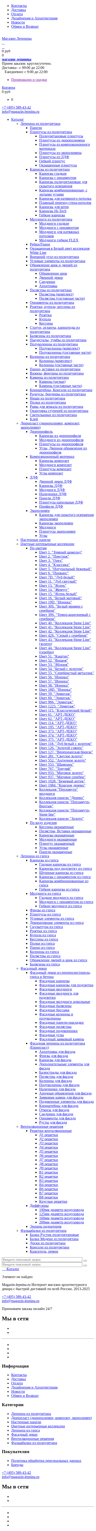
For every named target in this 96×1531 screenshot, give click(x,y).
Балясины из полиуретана (50, 336)
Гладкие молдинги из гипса (61, 898)
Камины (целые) (52, 382)
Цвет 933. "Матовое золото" (61, 773)
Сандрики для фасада (56, 1114)
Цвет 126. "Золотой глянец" (61, 748)
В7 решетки (48, 1193)
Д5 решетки (48, 1151)
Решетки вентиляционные (51, 1131)
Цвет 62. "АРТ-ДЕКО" (57, 719)
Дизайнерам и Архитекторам (34, 18)
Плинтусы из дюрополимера (62, 140)
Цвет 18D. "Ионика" (55, 690)
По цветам (38, 548)
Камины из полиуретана (49, 377)
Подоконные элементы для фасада (66, 1102)
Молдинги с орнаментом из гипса (66, 902)
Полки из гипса (42, 943)
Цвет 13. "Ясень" (52, 585)
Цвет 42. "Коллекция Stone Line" (65, 631)
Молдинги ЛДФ (52, 490)
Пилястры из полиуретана (51, 290)
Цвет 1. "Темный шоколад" (60, 552)
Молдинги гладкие (54, 223)
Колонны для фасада (55, 1081)
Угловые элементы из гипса (52, 918)
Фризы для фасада (53, 1056)
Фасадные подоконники (58, 1031)
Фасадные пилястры (55, 1027)
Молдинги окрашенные (58, 839)
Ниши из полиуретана (47, 398)
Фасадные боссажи (54, 1010)
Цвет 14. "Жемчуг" (54, 590)
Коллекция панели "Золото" (61, 819)
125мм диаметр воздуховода (61, 1214)
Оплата (17, 14)
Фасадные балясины (55, 1006)
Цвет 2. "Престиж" (54, 556)
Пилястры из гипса (45, 956)
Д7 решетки (48, 1160)
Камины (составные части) (60, 386)
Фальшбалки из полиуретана (43, 1231)
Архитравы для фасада (57, 1052)
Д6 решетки (48, 1156)
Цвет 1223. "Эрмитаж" (57, 706)
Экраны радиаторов (46, 1226)
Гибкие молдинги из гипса (60, 906)
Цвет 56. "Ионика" (54, 677)
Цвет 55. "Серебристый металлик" (66, 673)
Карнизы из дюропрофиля (60, 436)
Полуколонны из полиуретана (54, 344)
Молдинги (47, 527)
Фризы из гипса (42, 910)
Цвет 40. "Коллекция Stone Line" (65, 623)
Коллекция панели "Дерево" (61, 798)
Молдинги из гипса (45, 893)
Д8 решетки (48, 1164)
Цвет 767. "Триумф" (55, 769)
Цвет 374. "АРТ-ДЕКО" (58, 735)
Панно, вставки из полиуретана (55, 369)
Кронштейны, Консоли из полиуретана (61, 390)
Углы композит (51, 473)
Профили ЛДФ (51, 506)
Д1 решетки (48, 1135)
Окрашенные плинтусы (58, 165)
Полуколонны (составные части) (65, 352)
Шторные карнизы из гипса (61, 873)
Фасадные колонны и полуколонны (56, 1016)
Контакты (19, 6)
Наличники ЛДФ (53, 494)
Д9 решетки (48, 1168)
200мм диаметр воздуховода (61, 1222)
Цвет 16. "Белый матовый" (60, 598)
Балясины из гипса (45, 964)
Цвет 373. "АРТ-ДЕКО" (58, 731)
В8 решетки (48, 1197)
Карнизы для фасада (55, 1060)
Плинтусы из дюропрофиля (61, 444)
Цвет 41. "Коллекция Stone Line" (65, 627)
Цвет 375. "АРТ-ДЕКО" (58, 739)
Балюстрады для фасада (58, 1072)
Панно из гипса (42, 948)
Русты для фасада (53, 1122)
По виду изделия (43, 823)
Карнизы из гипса (44, 860)
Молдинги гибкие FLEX (59, 240)
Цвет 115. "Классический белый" (65, 710)
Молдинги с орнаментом (59, 228)
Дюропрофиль (41, 431)
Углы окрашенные (53, 848)
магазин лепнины (16, 59)
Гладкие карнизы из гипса (60, 864)
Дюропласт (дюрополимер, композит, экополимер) (51, 1418)
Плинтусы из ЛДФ (54, 157)
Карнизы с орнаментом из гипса (65, 877)
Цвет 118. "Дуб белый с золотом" (65, 744)
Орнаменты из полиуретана (52, 302)
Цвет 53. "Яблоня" (54, 665)
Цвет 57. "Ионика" (54, 681)
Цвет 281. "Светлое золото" (61, 756)
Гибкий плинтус (52, 161)
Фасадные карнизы (54, 981)
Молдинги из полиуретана (51, 219)
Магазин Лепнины (17, 38)
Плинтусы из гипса (45, 914)
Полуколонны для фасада (59, 1085)
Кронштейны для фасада (58, 1106)
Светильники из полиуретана (53, 415)
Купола (45, 319)
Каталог (17, 119)
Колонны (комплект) (55, 361)
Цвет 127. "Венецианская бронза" (66, 752)
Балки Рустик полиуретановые (54, 1235)
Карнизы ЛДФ (50, 486)
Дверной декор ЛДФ (55, 481)
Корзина (8, 87)
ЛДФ (34, 477)
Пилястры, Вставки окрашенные (65, 831)
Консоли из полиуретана (49, 1247)
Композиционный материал (52, 456)
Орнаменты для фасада (57, 1118)
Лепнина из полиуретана (40, 124)
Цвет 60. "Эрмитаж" (55, 698)
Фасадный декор (34, 968)
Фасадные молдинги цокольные (64, 1002)
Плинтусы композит (55, 469)
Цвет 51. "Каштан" (54, 656)
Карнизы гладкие (53, 173)
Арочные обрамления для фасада (65, 1093)
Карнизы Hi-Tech (52, 211)
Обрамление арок (53, 273)
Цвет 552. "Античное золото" (62, 760)
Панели (36, 128)
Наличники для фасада (57, 1089)
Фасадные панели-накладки (61, 1022)
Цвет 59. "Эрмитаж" (55, 694)
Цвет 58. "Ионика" (54, 685)
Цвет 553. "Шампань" (56, 764)
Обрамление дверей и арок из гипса (58, 960)
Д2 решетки (48, 1139)
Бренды (17, 1465)
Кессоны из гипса (44, 939)
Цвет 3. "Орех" (51, 561)
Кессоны (46, 323)
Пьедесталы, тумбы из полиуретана (58, 340)
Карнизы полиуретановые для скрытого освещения (63, 184)
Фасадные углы (51, 1035)
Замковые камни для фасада (61, 1097)
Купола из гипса (43, 935)
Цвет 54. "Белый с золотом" (61, 669)
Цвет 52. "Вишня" (53, 660)
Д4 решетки (48, 1147)
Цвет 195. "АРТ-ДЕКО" (58, 727)
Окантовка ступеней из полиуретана (59, 411)
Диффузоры (39, 1206)
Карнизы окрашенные (56, 835)
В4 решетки (48, 1185)
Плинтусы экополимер (57, 531)
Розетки (45, 315)
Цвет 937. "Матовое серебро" (62, 777)
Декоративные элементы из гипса (57, 923)
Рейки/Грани (40, 244)
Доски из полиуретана (47, 1243)
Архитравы (48, 286)
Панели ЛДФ (49, 498)
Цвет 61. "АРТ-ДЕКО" (57, 714)
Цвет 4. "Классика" (54, 565)
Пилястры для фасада (56, 1077)
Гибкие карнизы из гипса (59, 889)
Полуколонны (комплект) (59, 348)
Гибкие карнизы (52, 215)
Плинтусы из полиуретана (51, 132)
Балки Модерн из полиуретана (54, 1239)
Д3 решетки (48, 1143)
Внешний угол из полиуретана (54, 257)
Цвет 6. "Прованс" (54, 573)
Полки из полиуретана (48, 402)
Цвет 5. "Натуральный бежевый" (65, 569)
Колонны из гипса (44, 952)
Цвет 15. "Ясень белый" (58, 594)
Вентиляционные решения (42, 1126)
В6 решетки (48, 1189)
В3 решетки (48, 1181)
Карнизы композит (54, 461)
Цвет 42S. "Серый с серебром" (63, 635)
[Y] (85, 1260)
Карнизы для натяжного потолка (65, 198)
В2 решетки (48, 1176)
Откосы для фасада (54, 1110)
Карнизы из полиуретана (50, 169)
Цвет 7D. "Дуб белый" (57, 577)
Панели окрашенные (55, 852)
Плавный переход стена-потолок (65, 203)
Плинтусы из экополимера (60, 153)
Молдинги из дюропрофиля (61, 440)
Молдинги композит (55, 465)
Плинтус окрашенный (57, 843)
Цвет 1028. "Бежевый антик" (62, 781)
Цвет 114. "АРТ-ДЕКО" (58, 723)
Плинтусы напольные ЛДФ (61, 502)
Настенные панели (36, 540)
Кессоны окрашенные (56, 827)
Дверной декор (51, 278)
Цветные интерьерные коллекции (47, 544)
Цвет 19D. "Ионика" (55, 602)
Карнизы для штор (54, 207)
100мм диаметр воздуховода (61, 1210)
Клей (34, 419)
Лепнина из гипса (35, 856)
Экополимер (40, 511)
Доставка (18, 10)
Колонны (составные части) (61, 365)
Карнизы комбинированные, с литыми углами (63, 192)
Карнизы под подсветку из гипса (65, 868)
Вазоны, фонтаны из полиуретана (57, 373)
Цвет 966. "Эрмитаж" (56, 702)
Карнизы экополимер (56, 523)
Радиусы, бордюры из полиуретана (58, 394)
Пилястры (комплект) (56, 294)
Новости (18, 22)
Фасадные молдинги (55, 989)
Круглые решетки (53, 1201)
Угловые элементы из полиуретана (57, 261)
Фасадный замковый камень (61, 1039)
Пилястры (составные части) (62, 298)
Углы (43, 536)
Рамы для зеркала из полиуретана (56, 407)
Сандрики (47, 282)
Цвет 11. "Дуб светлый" (58, 581)
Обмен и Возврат (25, 26)
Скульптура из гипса (46, 927)
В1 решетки (48, 1172)
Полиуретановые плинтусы (61, 136)
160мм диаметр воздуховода (61, 1218)
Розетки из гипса (43, 931)
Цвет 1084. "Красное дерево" (62, 785)
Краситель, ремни (44, 1251)
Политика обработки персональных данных (46, 1461)
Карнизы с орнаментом (57, 178)
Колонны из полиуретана (50, 357)
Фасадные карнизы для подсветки (66, 985)
